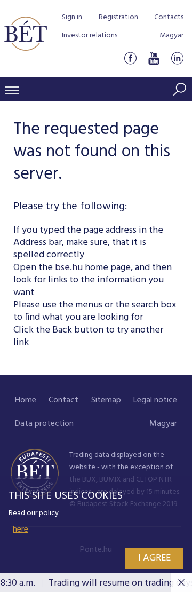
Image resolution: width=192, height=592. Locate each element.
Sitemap (106, 400)
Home (25, 400)
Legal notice (155, 400)
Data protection (44, 424)
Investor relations (89, 35)
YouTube (153, 58)
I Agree (154, 558)
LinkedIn (177, 58)
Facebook (130, 58)
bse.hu (69, 267)
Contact (63, 400)
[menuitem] (26, 401)
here (20, 529)
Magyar (171, 35)
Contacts (168, 17)
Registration (118, 17)
